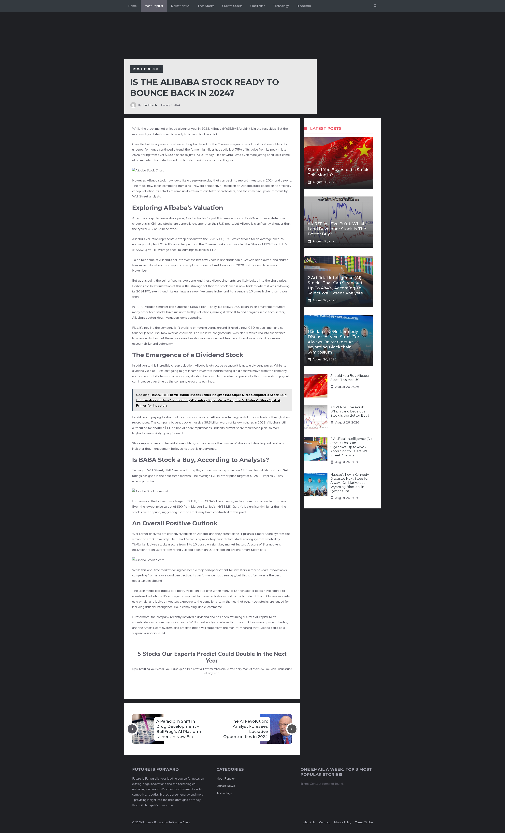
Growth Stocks (232, 6)
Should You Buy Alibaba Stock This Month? (349, 378)
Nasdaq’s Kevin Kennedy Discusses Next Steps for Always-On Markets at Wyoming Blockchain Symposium (333, 342)
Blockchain (304, 6)
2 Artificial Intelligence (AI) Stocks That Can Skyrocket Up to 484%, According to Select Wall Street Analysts (351, 447)
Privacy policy (342, 822)
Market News (180, 6)
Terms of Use (364, 822)
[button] (375, 6)
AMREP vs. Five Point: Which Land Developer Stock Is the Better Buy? (337, 228)
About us (309, 822)
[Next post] (292, 729)
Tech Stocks (205, 6)
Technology (281, 6)
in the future (182, 822)
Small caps (257, 6)
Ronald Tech (149, 105)
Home (132, 6)
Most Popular (154, 6)
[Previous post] (132, 729)
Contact (324, 822)
